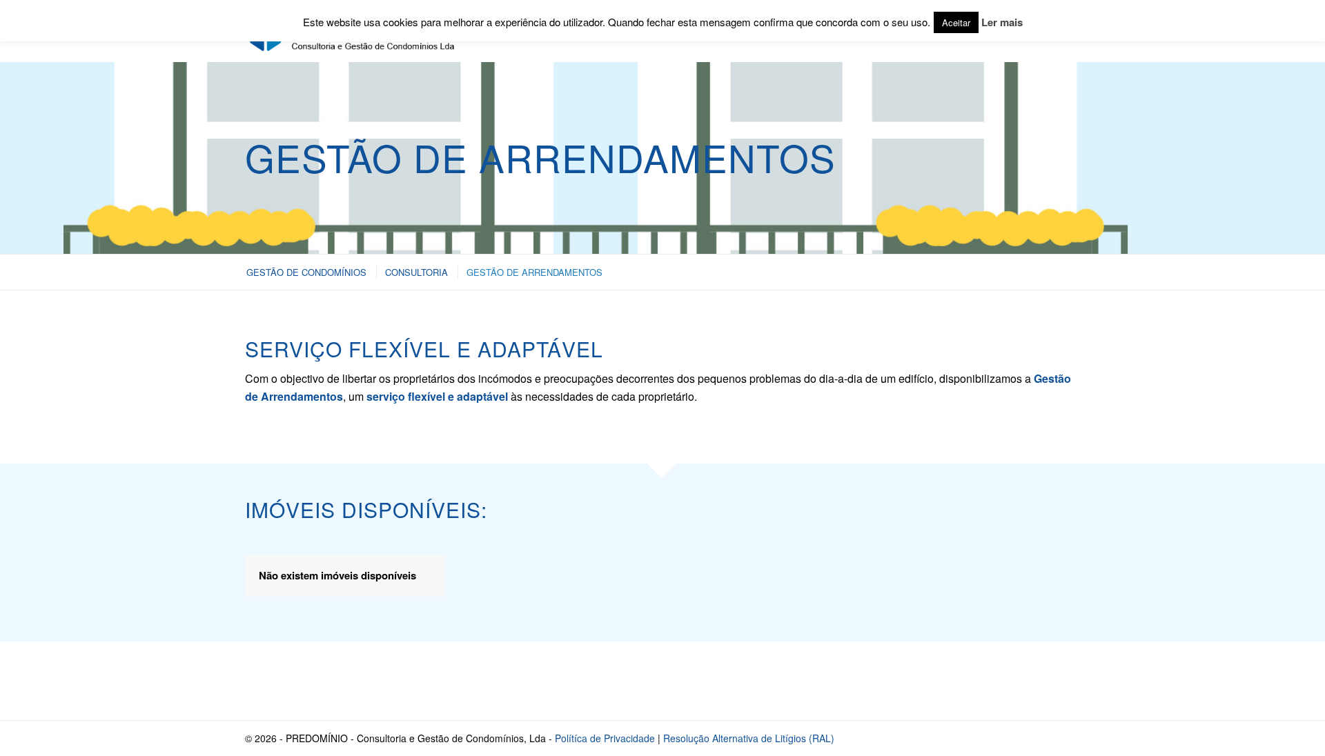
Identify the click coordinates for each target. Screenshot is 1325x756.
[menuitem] (305, 272)
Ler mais (1002, 22)
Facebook (968, 680)
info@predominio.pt (337, 680)
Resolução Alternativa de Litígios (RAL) (748, 738)
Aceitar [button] (956, 22)
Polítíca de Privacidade (605, 738)
